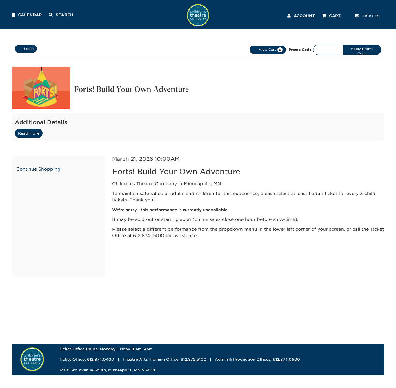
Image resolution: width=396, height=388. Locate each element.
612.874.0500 (286, 359)
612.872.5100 (193, 359)
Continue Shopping (38, 169)
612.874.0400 (100, 359)
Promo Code (300, 49)
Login (29, 48)
